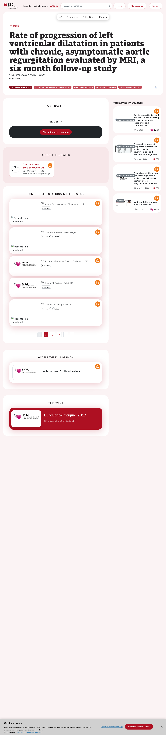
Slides (56, 237)
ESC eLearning (40, 6)
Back (16, 25)
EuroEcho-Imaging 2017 (65, 415)
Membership (137, 6)
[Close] (162, 727)
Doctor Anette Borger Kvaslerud (33, 166)
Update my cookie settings (112, 727)
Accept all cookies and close (140, 727)
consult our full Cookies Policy (30, 732)
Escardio (27, 6)
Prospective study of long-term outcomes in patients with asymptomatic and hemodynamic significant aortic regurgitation (146, 150)
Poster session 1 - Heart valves (60, 371)
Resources (72, 17)
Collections (89, 17)
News (119, 6)
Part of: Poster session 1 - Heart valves (52, 87)
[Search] (109, 6)
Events (103, 17)
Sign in (156, 6)
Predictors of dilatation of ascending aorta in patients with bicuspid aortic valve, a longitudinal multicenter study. (146, 179)
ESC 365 (54, 6)
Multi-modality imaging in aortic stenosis (145, 203)
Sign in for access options (56, 132)
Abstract (46, 208)
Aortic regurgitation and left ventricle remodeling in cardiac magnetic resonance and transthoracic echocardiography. (146, 121)
